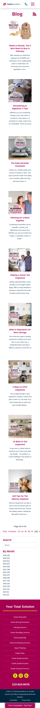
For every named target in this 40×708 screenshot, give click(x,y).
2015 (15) (6, 586)
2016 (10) (6, 583)
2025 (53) (6, 558)
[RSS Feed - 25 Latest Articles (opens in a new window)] (34, 14)
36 (29, 531)
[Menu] (32, 4)
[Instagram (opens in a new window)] (21, 675)
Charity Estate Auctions (20, 663)
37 (32, 531)
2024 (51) (6, 561)
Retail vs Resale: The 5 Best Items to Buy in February (20, 48)
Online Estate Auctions (20, 658)
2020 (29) (6, 572)
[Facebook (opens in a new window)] (15, 675)
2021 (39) (6, 569)
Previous (12, 531)
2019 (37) (6, 575)
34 (22, 531)
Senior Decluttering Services (20, 643)
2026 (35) (6, 555)
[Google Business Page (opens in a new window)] (26, 675)
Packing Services (20, 627)
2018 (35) (6, 578)
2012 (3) (6, 595)
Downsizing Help (20, 638)
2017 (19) (6, 581)
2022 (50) (6, 567)
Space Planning (20, 648)
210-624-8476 (20, 684)
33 (19, 531)
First (5, 531)
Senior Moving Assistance (20, 622)
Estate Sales (20, 653)
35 (26, 531)
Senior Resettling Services (20, 632)
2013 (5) (6, 592)
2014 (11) (6, 589)
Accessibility (13, 700)
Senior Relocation (20, 617)
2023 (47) (6, 564)
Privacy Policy (26, 700)
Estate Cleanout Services (20, 669)
